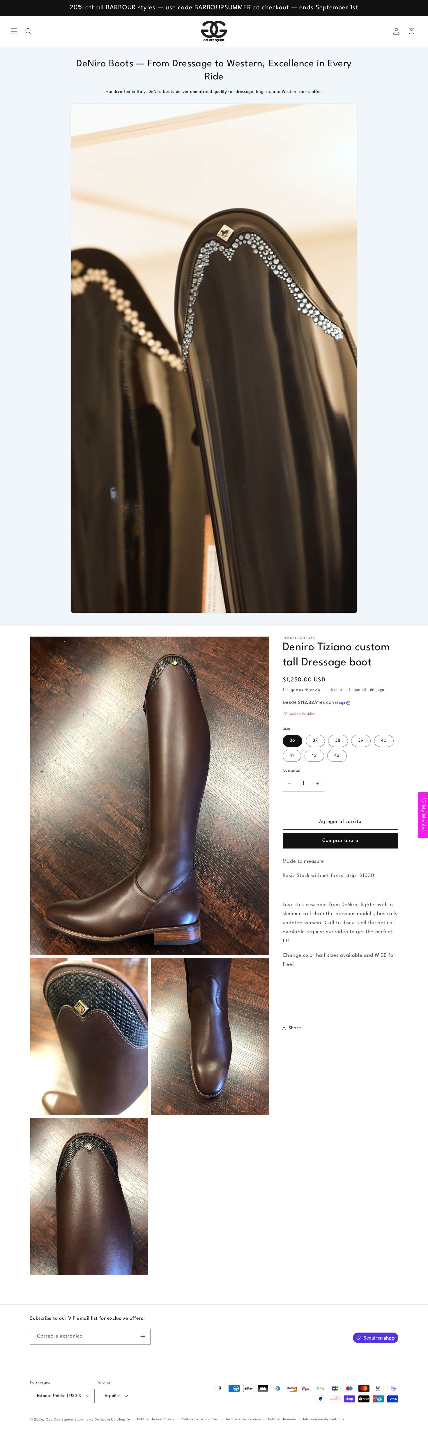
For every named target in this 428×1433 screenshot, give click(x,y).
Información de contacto (323, 1419)
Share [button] (295, 1028)
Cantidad (291, 771)
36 (292, 741)
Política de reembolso (155, 1419)
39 (361, 741)
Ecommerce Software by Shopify (102, 1419)
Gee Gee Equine (59, 1419)
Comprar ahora (340, 841)
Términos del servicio (243, 1419)
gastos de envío (305, 690)
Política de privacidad (200, 1419)
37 (315, 741)
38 (338, 741)
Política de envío (282, 1419)
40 (384, 741)
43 (336, 756)
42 (314, 756)
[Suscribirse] (142, 1337)
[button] (14, 31)
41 (292, 756)
